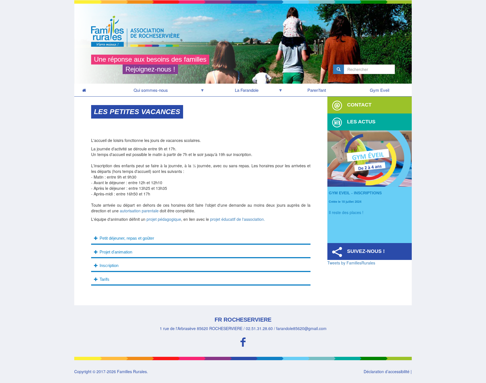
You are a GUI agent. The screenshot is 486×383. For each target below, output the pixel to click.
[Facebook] (243, 341)
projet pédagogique (164, 219)
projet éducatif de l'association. (237, 219)
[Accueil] (137, 31)
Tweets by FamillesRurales (351, 263)
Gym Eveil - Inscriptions (355, 193)
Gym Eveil (379, 90)
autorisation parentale (139, 210)
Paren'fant (316, 90)
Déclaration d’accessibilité (387, 371)
